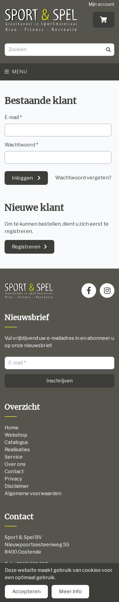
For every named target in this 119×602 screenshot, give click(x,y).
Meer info (70, 591)
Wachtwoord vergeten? (83, 178)
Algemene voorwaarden (33, 493)
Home (12, 428)
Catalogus (16, 442)
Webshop (16, 435)
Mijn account (101, 4)
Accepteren (26, 591)
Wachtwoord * (21, 145)
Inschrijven (59, 381)
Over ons (15, 464)
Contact (14, 471)
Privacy (13, 479)
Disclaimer (17, 486)
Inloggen (23, 178)
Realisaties (17, 449)
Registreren (26, 247)
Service (14, 457)
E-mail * (13, 117)
